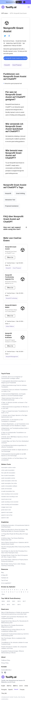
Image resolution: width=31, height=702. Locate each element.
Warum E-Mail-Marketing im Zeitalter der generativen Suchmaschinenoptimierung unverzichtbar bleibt (15, 613)
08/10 (19, 604)
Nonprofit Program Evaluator (8, 335)
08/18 (19, 601)
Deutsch (16, 689)
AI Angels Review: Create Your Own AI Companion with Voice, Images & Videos (14, 556)
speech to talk (5, 517)
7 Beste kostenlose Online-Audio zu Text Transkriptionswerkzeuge (11, 399)
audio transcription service (8, 478)
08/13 (3, 604)
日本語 (26, 685)
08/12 (8, 604)
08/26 (3, 601)
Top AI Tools (4, 580)
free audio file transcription (8, 473)
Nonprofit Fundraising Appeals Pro (9, 277)
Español (10, 689)
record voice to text (6, 499)
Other (3, 594)
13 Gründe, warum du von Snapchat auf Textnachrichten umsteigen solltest (11, 377)
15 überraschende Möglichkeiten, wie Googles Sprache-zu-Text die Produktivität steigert (13, 394)
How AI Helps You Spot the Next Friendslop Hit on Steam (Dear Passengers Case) (14, 551)
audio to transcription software (9, 486)
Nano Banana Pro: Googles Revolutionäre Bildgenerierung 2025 (12, 626)
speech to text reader (6, 512)
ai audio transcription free (8, 491)
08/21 (13, 601)
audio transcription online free (9, 480)
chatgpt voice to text (6, 507)
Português (4, 689)
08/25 (8, 601)
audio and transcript (6, 488)
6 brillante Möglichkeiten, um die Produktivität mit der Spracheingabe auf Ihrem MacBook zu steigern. (15, 424)
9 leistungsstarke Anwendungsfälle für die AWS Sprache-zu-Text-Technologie (13, 454)
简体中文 (9, 685)
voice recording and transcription (9, 504)
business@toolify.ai (6, 670)
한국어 (21, 685)
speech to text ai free (6, 515)
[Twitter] (2, 672)
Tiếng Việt (4, 693)
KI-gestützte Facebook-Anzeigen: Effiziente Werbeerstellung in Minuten (12, 651)
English (3, 685)
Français (22, 689)
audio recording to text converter (9, 502)
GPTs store (4, 13)
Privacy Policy (5, 663)
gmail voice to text (6, 510)
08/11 (13, 604)
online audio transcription (7, 470)
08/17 (24, 601)
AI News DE (4, 575)
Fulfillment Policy (5, 660)
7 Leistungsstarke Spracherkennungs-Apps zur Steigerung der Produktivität (13, 381)
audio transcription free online (9, 483)
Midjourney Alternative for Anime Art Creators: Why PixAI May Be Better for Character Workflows (14, 530)
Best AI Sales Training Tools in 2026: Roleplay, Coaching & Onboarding (13, 564)
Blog (2, 572)
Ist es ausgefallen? (6, 583)
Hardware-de (4, 578)
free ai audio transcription (8, 475)
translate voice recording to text (9, 496)
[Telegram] (5, 672)
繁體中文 (15, 685)
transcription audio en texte (8, 467)
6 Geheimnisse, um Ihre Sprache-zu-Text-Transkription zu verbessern (12, 420)
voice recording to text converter (9, 494)
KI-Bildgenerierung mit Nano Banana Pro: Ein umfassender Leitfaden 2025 (13, 630)
